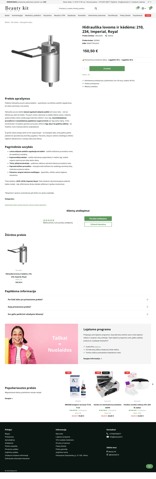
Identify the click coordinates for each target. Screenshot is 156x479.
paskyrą (97, 347)
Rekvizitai (59, 434)
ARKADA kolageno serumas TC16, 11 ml (78, 406)
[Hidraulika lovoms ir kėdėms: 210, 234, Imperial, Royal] (19, 253)
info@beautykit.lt (115, 437)
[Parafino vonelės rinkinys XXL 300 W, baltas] (137, 384)
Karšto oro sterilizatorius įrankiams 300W (108, 406)
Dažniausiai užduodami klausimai (17, 458)
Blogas (7, 434)
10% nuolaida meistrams (65, 440)
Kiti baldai (14, 22)
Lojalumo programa (63, 437)
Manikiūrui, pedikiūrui (33, 15)
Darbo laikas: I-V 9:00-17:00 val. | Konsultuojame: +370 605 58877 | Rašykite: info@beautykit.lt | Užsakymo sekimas (104, 2)
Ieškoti (96, 8)
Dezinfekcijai (113, 15)
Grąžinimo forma (62, 452)
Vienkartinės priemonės (97, 15)
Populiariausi (137, 15)
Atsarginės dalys (26, 22)
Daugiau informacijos (92, 359)
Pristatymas (9, 437)
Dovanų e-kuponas (63, 443)
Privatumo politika (11, 449)
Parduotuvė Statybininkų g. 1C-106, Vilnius (72, 455)
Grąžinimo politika (11, 452)
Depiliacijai (71, 15)
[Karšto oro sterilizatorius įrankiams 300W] (108, 384)
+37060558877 (114, 434)
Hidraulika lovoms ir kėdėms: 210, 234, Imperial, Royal (19, 275)
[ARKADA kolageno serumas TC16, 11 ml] (78, 384)
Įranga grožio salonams (37, 205)
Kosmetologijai (17, 15)
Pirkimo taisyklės (11, 446)
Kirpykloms (47, 15)
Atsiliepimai (9, 443)
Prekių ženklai (125, 15)
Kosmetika (82, 15)
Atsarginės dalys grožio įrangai (16, 205)
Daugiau (8, 398)
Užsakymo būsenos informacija (16, 455)
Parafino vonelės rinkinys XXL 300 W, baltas (137, 406)
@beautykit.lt (113, 455)
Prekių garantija (61, 449)
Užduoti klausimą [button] (98, 224)
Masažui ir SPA (59, 15)
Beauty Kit (111, 452)
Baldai (7, 15)
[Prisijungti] (144, 8)
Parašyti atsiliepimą (98, 218)
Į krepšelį (107, 68)
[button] (88, 67)
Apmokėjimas (10, 440)
